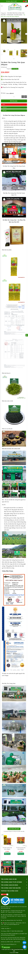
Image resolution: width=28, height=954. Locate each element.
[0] (26, 6)
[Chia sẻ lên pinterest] (13, 93)
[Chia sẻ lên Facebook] (11, 93)
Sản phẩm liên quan (14, 828)
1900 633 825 (17, 941)
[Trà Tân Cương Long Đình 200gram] (21, 840)
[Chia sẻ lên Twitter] (12, 93)
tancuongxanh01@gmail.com (10, 944)
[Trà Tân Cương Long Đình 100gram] (7, 840)
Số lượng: (3, 93)
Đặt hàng (8, 853)
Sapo (17, 952)
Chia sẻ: (8, 93)
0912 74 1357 (14, 1)
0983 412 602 (10, 941)
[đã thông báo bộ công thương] (12, 900)
